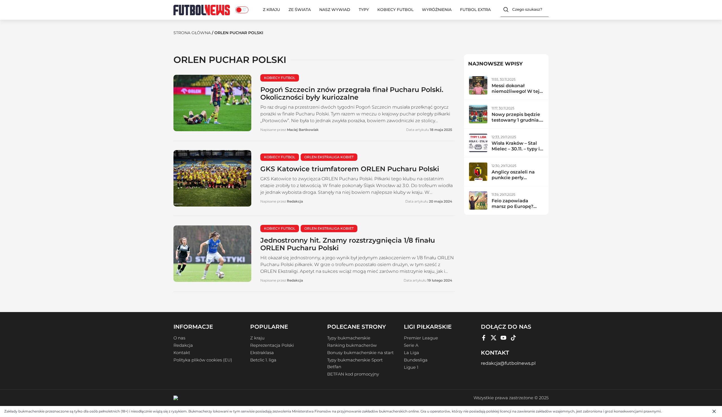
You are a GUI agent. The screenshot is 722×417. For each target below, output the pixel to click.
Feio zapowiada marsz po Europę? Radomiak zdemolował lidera (513, 209)
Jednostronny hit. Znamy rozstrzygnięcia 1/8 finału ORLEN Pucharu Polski (347, 244)
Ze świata (300, 9)
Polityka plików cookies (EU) (202, 360)
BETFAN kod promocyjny (353, 374)
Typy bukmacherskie (348, 338)
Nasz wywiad (334, 9)
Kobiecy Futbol (395, 9)
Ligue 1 (411, 367)
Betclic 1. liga (263, 360)
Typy (364, 9)
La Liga (411, 352)
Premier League (421, 338)
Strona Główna (192, 32)
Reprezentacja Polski (272, 345)
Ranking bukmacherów (352, 345)
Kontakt (181, 352)
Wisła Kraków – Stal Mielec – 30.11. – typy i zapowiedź (516, 149)
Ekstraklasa (262, 352)
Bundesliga (416, 360)
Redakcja (183, 345)
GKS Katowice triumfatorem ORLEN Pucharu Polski (349, 169)
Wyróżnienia (437, 9)
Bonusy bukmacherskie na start (360, 352)
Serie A (411, 345)
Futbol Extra (475, 9)
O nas (179, 338)
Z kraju (271, 9)
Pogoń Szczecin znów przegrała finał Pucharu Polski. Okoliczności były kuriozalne (351, 93)
